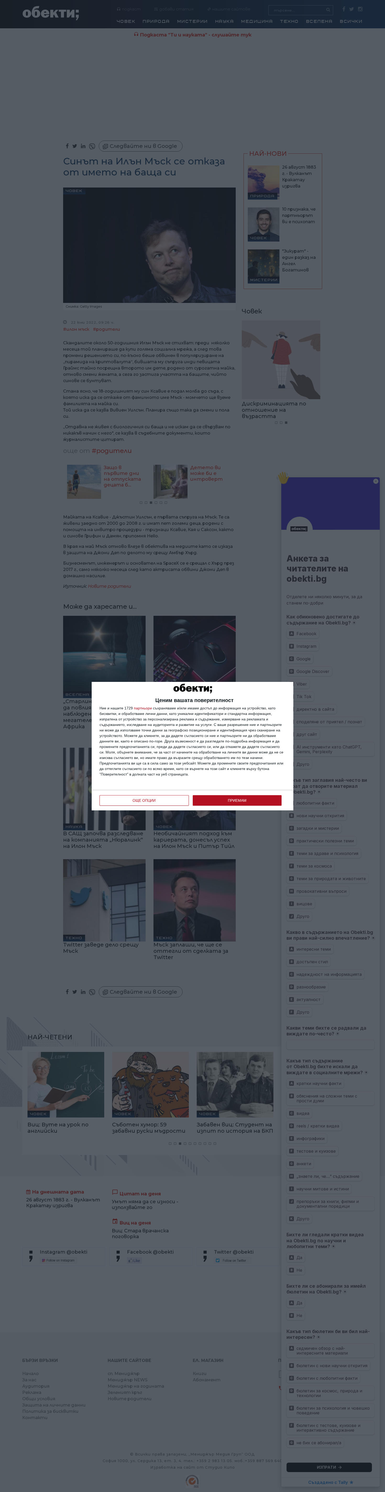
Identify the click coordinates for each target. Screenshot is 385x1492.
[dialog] (192, 746)
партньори (143, 708)
